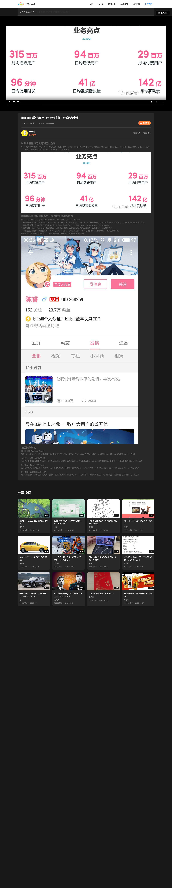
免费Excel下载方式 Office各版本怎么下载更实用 (68, 522)
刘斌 (55, 527)
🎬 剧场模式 (162, 13)
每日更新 (112, 4)
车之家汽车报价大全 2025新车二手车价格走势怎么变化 (68, 558)
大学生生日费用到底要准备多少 (101, 593)
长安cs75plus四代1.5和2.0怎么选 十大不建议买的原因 (32, 595)
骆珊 (90, 563)
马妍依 (21, 563)
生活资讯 (148, 4)
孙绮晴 (126, 527)
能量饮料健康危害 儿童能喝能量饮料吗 (138, 595)
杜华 (20, 600)
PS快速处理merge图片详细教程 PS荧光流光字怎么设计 (68, 595)
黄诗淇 (56, 600)
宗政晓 (56, 563)
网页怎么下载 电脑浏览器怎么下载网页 (138, 522)
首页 (91, 4)
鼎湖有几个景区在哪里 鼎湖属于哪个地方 (33, 522)
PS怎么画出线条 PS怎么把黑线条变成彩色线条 (103, 522)
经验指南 (124, 4)
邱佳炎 (91, 527)
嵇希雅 (126, 563)
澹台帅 (126, 600)
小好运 (100, 4)
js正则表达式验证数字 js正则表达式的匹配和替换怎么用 (138, 558)
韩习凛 (91, 597)
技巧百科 (136, 4)
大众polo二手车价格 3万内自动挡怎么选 (33, 558)
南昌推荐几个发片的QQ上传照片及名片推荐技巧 (102, 558)
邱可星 (21, 527)
